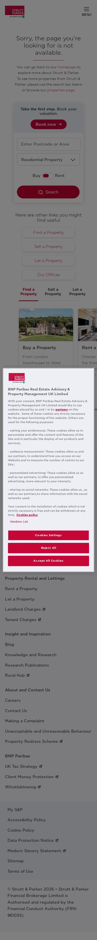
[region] (48, 470)
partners (61, 409)
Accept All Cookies (48, 560)
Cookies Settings (48, 535)
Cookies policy (27, 515)
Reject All (48, 548)
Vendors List (19, 522)
